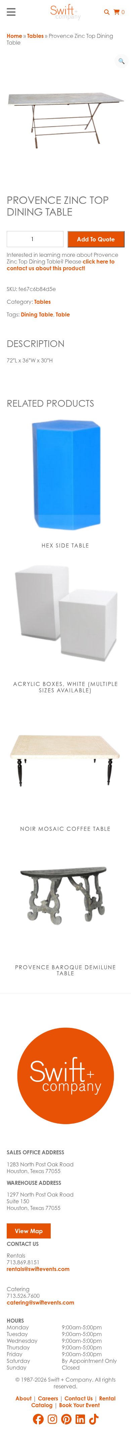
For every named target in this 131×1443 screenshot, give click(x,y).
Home (14, 36)
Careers (48, 1398)
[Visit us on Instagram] (52, 1419)
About (23, 1398)
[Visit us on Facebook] (38, 1419)
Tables (35, 36)
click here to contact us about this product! (61, 265)
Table (63, 314)
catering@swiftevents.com (40, 1302)
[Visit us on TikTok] (93, 1419)
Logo (65, 12)
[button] (107, 12)
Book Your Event (79, 1405)
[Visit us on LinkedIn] (80, 1419)
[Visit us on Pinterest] (66, 1419)
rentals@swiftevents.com (38, 1269)
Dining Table (37, 314)
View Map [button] (29, 1230)
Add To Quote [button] (96, 239)
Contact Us (78, 1398)
